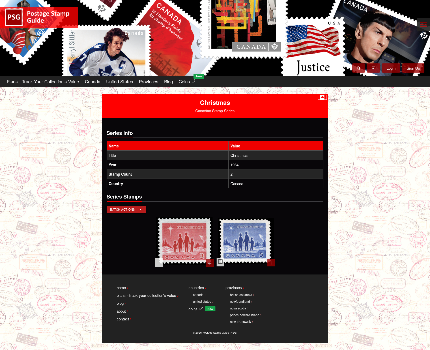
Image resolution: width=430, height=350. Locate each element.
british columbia (241, 294)
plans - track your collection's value (146, 295)
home (121, 287)
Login (391, 68)
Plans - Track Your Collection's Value (43, 81)
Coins (188, 80)
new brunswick (240, 321)
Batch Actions (122, 209)
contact (123, 319)
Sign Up (413, 68)
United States (119, 81)
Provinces (148, 81)
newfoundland (240, 301)
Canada (92, 81)
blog (120, 303)
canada (198, 294)
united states (202, 301)
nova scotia (238, 308)
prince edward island (244, 315)
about (121, 311)
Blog (168, 81)
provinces (234, 287)
